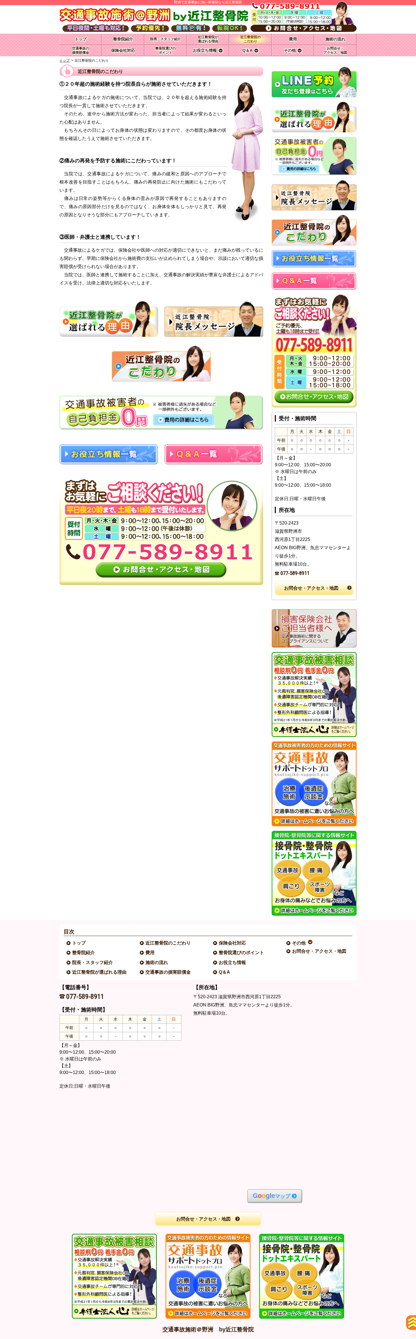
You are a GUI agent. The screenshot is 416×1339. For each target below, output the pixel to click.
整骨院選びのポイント (241, 952)
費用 (150, 952)
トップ (81, 39)
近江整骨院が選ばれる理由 (99, 972)
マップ (271, 1195)
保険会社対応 (232, 943)
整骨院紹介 (84, 952)
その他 (299, 943)
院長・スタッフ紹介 (93, 962)
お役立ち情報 (232, 962)
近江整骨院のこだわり (168, 943)
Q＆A (224, 972)
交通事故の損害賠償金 (168, 972)
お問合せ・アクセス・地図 (311, 588)
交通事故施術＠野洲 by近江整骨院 (208, 1329)
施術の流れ (157, 962)
